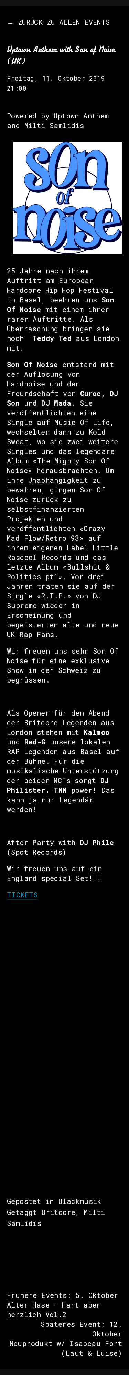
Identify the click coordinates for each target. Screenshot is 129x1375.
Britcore (58, 1212)
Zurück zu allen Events (64, 22)
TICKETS (22, 894)
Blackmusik (79, 1201)
